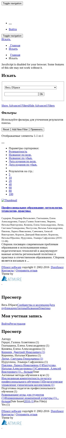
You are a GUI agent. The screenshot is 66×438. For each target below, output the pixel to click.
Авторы (22, 308)
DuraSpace (57, 267)
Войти (5, 323)
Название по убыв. (20, 158)
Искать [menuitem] (13, 48)
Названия (33, 308)
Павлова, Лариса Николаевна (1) (21, 365)
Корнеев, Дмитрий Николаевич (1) (23, 352)
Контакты (7, 270)
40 (10, 184)
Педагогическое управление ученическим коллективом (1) (32, 383)
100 (11, 194)
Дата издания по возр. (22, 161)
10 (10, 177)
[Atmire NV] (11, 279)
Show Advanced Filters (15, 105)
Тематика (44, 308)
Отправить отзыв (26, 270)
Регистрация (17, 323)
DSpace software (11, 267)
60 (10, 187)
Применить (37, 129)
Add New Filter (20, 129)
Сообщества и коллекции (33, 304)
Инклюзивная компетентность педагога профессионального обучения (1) (26, 380)
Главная (15, 54)
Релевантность (18, 151)
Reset (6, 129)
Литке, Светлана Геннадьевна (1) (22, 358)
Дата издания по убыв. (23, 164)
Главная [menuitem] (14, 45)
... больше (27, 371)
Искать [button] (6, 39)
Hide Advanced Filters (42, 105)
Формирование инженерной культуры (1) (31, 398)
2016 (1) (29, 401)
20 (10, 181)
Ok (41, 94)
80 (10, 190)
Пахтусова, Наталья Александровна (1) (28, 367)
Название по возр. (20, 154)
